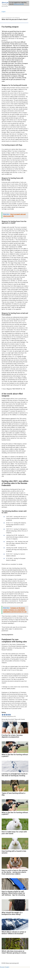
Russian (2, 967)
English (4, 11)
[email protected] (19, 4)
